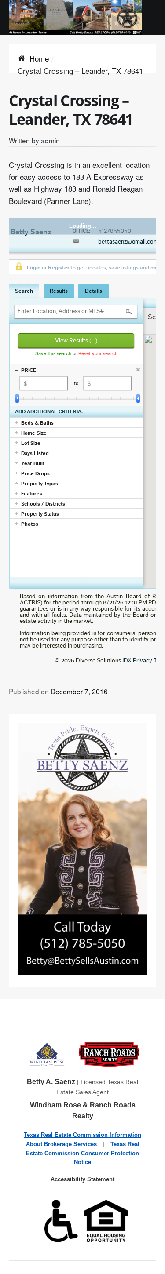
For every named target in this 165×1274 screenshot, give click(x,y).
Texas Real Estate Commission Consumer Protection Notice (82, 1153)
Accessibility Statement (82, 1179)
